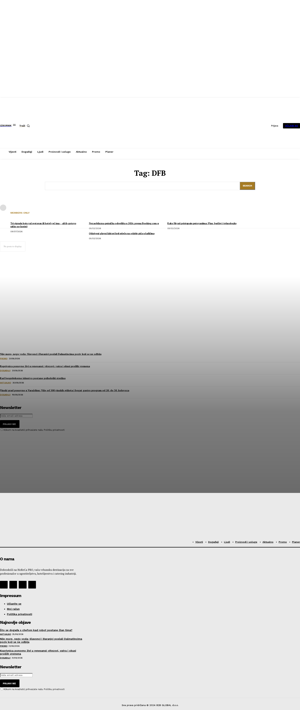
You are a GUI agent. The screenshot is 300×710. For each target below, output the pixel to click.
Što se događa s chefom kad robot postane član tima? (36, 630)
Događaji (5, 658)
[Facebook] (4, 585)
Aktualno (5, 634)
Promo (3, 646)
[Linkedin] (22, 585)
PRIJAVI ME (9, 683)
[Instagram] (13, 585)
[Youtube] (32, 585)
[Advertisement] (26, 453)
